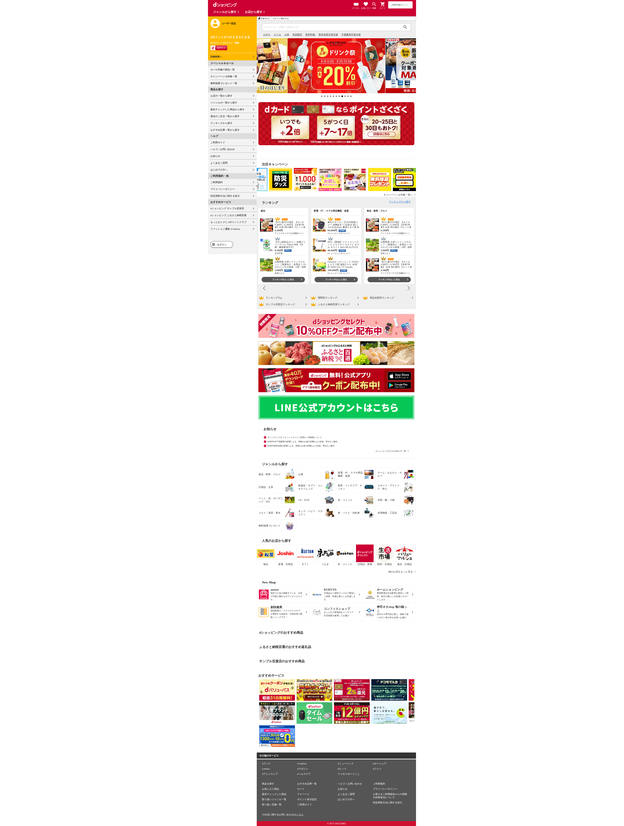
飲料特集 (310, 34)
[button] (382, 4)
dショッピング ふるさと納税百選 (228, 215)
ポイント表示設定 (307, 799)
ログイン (222, 244)
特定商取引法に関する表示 (225, 196)
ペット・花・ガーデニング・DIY (271, 500)
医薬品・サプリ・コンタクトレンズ (310, 487)
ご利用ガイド (217, 142)
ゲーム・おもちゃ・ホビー (389, 474)
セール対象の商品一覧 (222, 69)
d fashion (302, 763)
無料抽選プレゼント (269, 525)
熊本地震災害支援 (328, 34)
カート (301, 789)
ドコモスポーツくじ (349, 774)
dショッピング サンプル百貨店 (227, 208)
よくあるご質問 (219, 163)
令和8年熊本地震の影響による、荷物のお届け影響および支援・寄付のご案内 (300, 446)
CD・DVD (303, 500)
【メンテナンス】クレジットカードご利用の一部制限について (294, 437)
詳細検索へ (216, 56)
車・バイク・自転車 (349, 513)
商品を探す (268, 783)
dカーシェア (379, 763)
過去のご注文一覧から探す (225, 116)
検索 (405, 27)
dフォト (377, 768)
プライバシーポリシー (222, 189)
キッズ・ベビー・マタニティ (310, 513)
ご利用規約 (216, 182)
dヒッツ (342, 768)
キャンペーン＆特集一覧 (223, 76)
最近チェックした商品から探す (227, 109)
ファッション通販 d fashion (225, 229)
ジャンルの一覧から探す (223, 102)
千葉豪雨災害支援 (351, 34)
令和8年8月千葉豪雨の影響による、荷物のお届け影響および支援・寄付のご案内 (302, 441)
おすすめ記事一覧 (307, 783)
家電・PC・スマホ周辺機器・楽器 (350, 474)
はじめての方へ (219, 169)
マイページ (303, 794)
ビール (277, 34)
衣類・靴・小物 (386, 500)
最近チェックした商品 (274, 794)
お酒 (300, 474)
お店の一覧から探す (221, 95)
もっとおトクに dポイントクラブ (228, 222)
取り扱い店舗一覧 (271, 804)
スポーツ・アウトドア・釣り (388, 487)
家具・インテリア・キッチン (350, 487)
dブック (266, 763)
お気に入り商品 (270, 789)
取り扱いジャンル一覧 (274, 799)
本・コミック (345, 500)
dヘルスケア (304, 774)
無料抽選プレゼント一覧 (223, 83)
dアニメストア (270, 774)
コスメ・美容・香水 (269, 513)
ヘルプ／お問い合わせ (222, 149)
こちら (299, 814)
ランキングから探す (221, 123)
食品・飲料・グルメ (269, 474)
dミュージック (346, 763)
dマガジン (302, 768)
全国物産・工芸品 (387, 513)
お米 (286, 34)
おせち (267, 34)
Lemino (266, 768)
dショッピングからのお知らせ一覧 (391, 451)
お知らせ (215, 156)
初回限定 (297, 34)
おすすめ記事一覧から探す (225, 130)
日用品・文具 (266, 487)
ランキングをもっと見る (283, 279)
